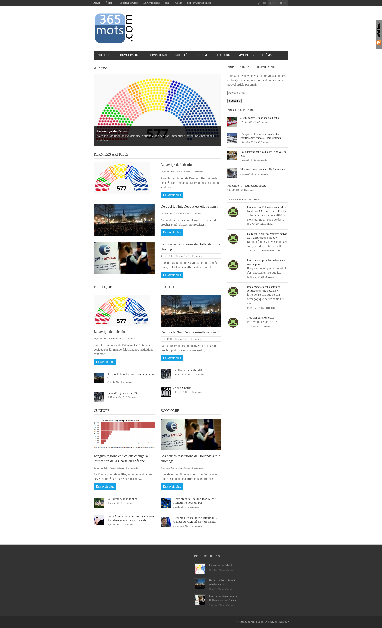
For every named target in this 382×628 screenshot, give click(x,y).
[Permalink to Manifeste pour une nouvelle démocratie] (232, 173)
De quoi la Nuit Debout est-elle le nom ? (190, 206)
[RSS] (378, 42)
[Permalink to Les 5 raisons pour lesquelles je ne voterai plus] (232, 155)
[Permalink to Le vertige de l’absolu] (122, 177)
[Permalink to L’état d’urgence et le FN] (99, 396)
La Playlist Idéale (151, 2)
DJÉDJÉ (270, 308)
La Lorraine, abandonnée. (122, 498)
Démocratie (129, 55)
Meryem (270, 277)
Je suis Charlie (182, 387)
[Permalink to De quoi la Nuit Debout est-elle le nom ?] (124, 219)
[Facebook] (253, 3)
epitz (167, 2)
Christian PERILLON (271, 250)
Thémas (267, 55)
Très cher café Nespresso (260, 317)
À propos (110, 2)
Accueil (96, 2)
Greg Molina (267, 224)
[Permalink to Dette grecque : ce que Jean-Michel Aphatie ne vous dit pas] (166, 502)
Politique (104, 55)
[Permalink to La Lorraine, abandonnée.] (99, 502)
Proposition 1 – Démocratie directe (246, 185)
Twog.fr (178, 2)
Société (181, 55)
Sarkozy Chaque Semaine (199, 2)
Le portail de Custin (129, 2)
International (156, 55)
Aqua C (267, 326)
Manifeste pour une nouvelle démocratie (262, 169)
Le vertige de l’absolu (113, 131)
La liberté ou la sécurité (187, 370)
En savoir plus (172, 195)
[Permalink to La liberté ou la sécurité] (166, 373)
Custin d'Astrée (183, 171)
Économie (202, 55)
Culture (223, 55)
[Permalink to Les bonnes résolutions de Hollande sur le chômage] (124, 257)
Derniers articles (111, 154)
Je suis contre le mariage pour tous (259, 117)
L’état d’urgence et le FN (122, 393)
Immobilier (245, 55)
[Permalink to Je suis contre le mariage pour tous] (232, 121)
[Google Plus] (259, 3)
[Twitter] (264, 3)
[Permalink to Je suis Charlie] (166, 391)
